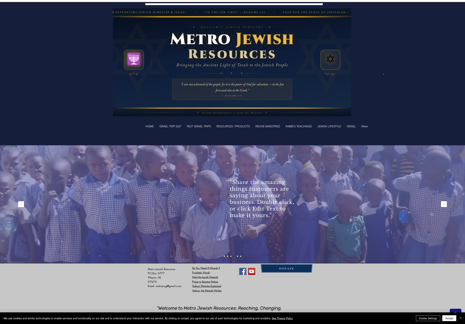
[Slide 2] (227, 256)
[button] (383, 74)
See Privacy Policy (282, 318)
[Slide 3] (230, 256)
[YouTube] (251, 271)
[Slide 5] (237, 256)
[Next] (444, 204)
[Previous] (21, 204)
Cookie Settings (428, 318)
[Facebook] (242, 271)
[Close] (460, 318)
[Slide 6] (240, 256)
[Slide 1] (224, 256)
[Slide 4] (234, 256)
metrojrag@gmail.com (168, 286)
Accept (449, 318)
